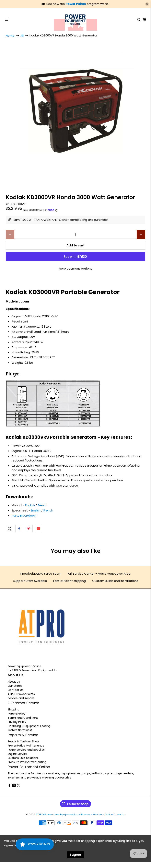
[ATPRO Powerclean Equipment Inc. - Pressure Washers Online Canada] (75, 20)
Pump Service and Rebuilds (26, 750)
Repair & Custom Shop (23, 741)
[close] (147, 4)
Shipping (13, 709)
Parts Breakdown (24, 515)
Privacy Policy (17, 722)
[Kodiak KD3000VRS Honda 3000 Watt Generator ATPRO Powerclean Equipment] (75, 113)
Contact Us (15, 690)
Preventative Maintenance (26, 746)
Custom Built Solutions (23, 758)
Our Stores (15, 686)
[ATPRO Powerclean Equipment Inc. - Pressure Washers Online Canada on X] (18, 786)
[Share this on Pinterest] (29, 528)
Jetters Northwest (20, 730)
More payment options (75, 268)
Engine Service (18, 754)
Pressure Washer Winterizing (27, 762)
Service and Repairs (21, 698)
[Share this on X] (9, 528)
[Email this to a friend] (38, 528)
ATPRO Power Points (21, 694)
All (22, 35)
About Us (14, 682)
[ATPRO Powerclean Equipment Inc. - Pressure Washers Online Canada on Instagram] (14, 786)
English (30, 505)
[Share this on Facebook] (19, 528)
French (42, 505)
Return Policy (16, 714)
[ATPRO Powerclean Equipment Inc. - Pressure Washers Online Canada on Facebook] (9, 786)
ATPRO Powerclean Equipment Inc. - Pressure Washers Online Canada (80, 814)
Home (10, 35)
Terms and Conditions (23, 718)
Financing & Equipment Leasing (29, 726)
